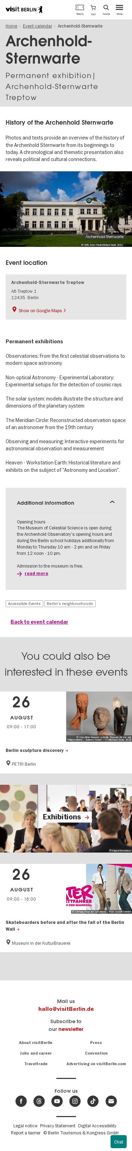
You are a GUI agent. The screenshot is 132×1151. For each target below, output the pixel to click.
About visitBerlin (35, 1042)
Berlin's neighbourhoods (70, 603)
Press (96, 1042)
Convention (96, 1053)
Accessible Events (24, 603)
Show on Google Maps (40, 310)
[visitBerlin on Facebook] (21, 1101)
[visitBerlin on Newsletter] (111, 1101)
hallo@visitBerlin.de (66, 1009)
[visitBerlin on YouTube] (57, 1101)
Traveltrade (36, 1064)
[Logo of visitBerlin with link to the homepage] (24, 9)
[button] (93, 9)
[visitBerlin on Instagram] (75, 1101)
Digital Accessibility (97, 1125)
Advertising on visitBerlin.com (96, 1064)
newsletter (70, 1029)
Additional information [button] (45, 502)
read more (36, 573)
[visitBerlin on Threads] (39, 1101)
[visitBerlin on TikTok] (93, 1101)
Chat (118, 1142)
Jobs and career (36, 1053)
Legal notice (25, 1125)
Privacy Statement (57, 1125)
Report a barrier (25, 1132)
